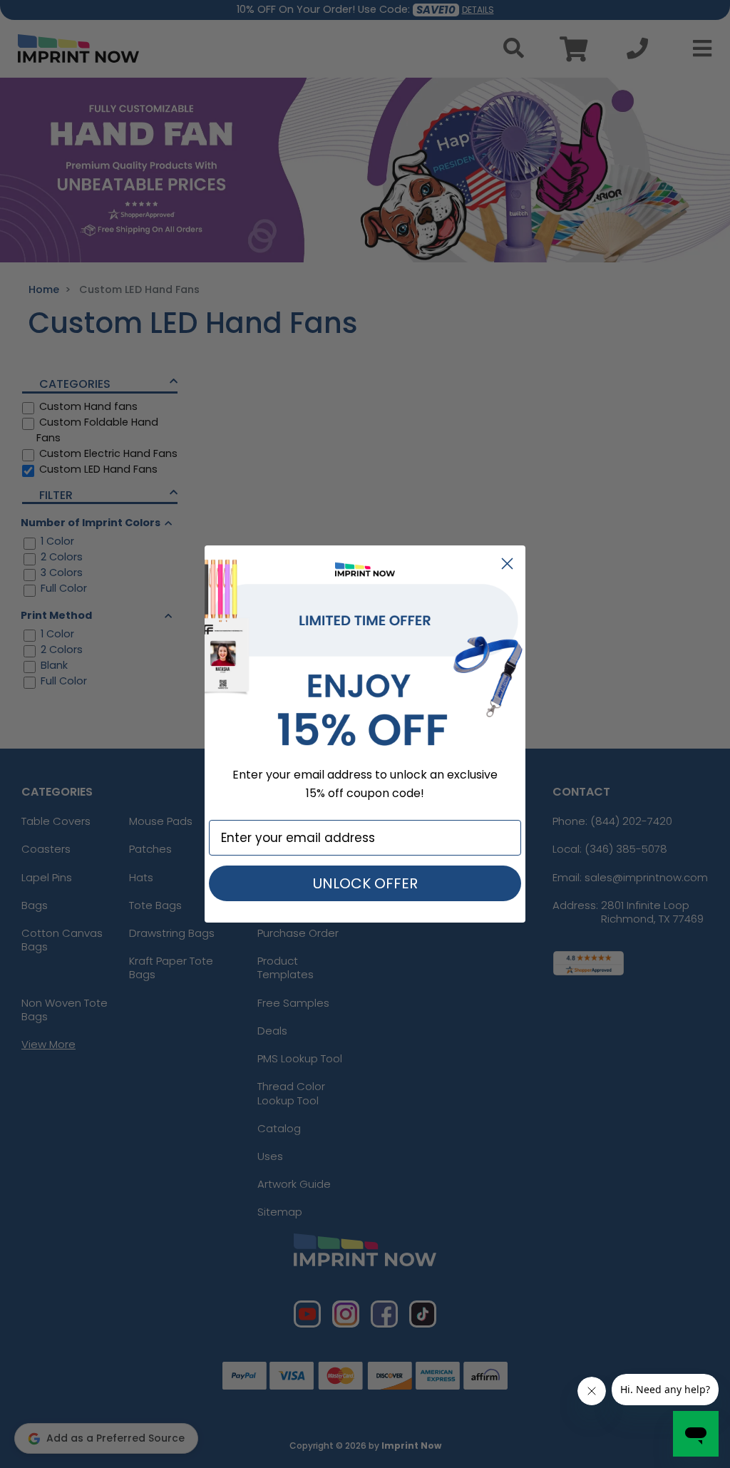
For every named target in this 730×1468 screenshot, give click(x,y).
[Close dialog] (507, 563)
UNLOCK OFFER (365, 883)
